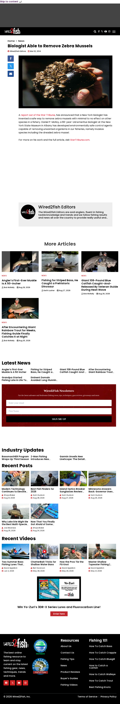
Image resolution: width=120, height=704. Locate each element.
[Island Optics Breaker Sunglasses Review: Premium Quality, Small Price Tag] (73, 478)
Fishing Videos (69, 684)
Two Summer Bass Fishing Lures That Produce (12, 564)
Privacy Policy (108, 696)
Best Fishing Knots (100, 687)
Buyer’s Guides (69, 678)
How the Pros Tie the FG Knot (72, 563)
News (21, 41)
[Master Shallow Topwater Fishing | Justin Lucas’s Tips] (102, 551)
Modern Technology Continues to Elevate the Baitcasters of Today (14, 492)
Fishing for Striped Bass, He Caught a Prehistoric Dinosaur (42, 372)
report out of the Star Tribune (38, 115)
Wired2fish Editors (57, 207)
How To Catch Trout (101, 680)
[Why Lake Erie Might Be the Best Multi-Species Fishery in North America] (15, 511)
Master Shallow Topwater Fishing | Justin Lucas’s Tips (100, 564)
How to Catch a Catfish (98, 667)
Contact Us (67, 652)
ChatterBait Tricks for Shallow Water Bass (43, 563)
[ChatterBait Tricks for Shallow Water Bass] (44, 551)
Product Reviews (70, 672)
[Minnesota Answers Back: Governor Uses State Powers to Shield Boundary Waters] (102, 478)
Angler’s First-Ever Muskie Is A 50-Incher (14, 371)
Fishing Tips (67, 659)
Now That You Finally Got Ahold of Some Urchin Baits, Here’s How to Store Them (43, 525)
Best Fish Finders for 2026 (42, 490)
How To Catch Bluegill (102, 659)
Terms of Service (87, 696)
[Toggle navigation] (113, 30)
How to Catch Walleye (102, 674)
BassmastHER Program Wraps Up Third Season (15, 458)
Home (11, 41)
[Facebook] (6, 682)
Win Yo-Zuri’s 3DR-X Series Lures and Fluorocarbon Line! (59, 607)
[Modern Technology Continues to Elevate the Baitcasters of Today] (15, 478)
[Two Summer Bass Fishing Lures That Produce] (15, 551)
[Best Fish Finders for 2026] (44, 478)
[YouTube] (19, 682)
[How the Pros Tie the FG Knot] (73, 551)
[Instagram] (25, 682)
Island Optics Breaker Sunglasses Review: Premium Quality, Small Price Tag (73, 492)
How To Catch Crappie (102, 652)
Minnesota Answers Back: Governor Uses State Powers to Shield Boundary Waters (102, 492)
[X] (12, 682)
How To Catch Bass (100, 646)
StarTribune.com (80, 140)
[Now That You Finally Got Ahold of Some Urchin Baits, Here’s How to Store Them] (44, 511)
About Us (66, 646)
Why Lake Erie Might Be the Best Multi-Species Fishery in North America (15, 525)
